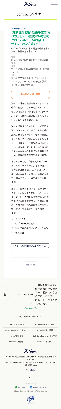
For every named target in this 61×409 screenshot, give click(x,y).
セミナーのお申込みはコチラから (28, 248)
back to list (31, 265)
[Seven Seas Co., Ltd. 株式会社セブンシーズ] (30, 4)
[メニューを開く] (54, 3)
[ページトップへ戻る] (30, 378)
